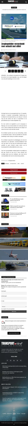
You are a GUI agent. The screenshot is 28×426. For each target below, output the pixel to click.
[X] (12, 71)
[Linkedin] (22, 71)
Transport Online (11, 160)
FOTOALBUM (5, 224)
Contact (4, 413)
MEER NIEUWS (7, 40)
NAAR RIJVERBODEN (14, 333)
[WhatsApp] (19, 71)
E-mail (2, 301)
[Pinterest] (15, 71)
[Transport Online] (14, 2)
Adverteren (9, 413)
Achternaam (4, 296)
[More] (25, 71)
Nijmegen (7, 163)
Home (2, 40)
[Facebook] (9, 71)
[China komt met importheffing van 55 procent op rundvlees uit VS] (5, 215)
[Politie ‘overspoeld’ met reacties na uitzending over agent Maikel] (5, 208)
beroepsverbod (13, 163)
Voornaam (3, 291)
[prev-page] (2, 220)
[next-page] (4, 220)
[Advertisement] (14, 96)
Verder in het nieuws (14, 40)
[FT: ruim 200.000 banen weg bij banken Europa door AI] (5, 201)
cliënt (18, 163)
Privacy (18, 413)
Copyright (23, 413)
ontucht (22, 163)
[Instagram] (10, 360)
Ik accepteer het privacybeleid (7, 309)
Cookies (14, 413)
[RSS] (17, 360)
